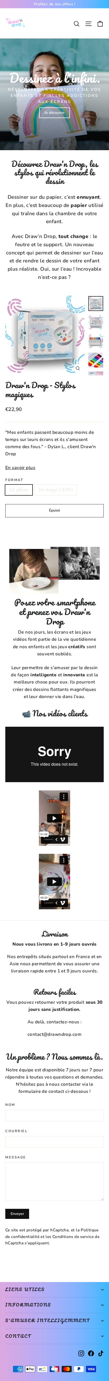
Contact (18, 1336)
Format (14, 480)
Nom (10, 1105)
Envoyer (17, 1213)
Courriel (16, 1131)
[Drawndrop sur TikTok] (101, 1353)
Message (15, 1157)
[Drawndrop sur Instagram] (81, 1353)
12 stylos (18, 490)
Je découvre (54, 112)
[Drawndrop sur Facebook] (91, 1353)
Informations (28, 1304)
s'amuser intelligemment (47, 1320)
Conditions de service (73, 1236)
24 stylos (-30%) (55, 490)
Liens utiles (25, 1289)
